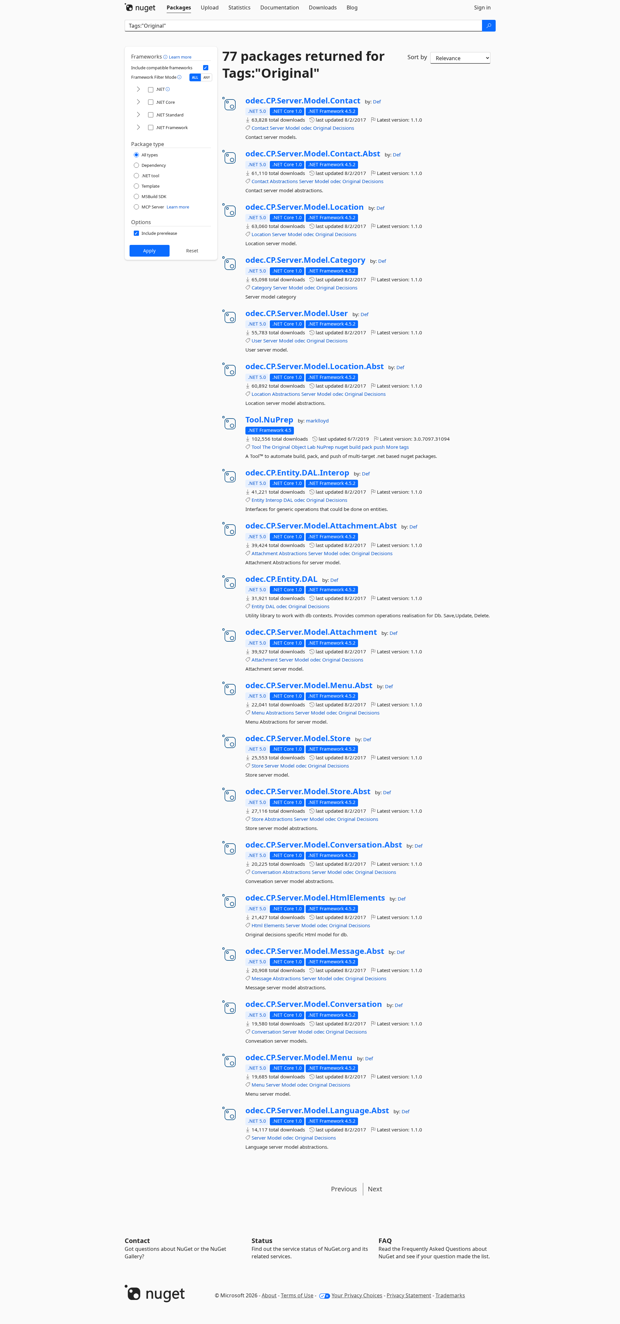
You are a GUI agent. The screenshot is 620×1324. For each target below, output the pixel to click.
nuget (341, 447)
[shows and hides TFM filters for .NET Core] (138, 102)
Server (277, 128)
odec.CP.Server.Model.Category (305, 259)
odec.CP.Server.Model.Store (298, 738)
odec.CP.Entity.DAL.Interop (297, 472)
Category (262, 287)
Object (298, 447)
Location (261, 234)
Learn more (180, 57)
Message (261, 978)
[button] (166, 56)
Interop (274, 500)
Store (257, 765)
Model (292, 128)
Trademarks (450, 1295)
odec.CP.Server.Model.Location (304, 206)
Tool (256, 447)
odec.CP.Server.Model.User (296, 313)
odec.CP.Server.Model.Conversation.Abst (323, 844)
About (269, 1295)
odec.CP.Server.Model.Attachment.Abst (321, 525)
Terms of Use (297, 1295)
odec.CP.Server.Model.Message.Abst (314, 951)
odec (306, 128)
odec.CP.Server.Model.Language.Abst (317, 1110)
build (355, 447)
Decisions (343, 128)
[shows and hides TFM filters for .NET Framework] (138, 127)
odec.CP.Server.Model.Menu (298, 1057)
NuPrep (325, 447)
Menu (258, 712)
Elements (274, 925)
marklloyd (317, 420)
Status (262, 1240)
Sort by (417, 57)
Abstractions (284, 181)
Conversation (266, 872)
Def (377, 101)
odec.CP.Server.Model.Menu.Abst (308, 685)
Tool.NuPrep (269, 419)
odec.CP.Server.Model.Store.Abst (307, 791)
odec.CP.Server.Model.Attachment (311, 631)
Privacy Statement (409, 1295)
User (257, 340)
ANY (206, 77)
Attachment (265, 553)
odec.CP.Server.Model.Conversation (313, 1004)
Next (375, 1188)
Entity (258, 500)
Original (322, 128)
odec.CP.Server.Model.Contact (302, 100)
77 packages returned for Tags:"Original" (303, 64)
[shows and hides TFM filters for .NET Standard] (138, 115)
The (266, 447)
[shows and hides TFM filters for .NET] (138, 89)
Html (257, 925)
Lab (311, 447)
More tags (397, 447)
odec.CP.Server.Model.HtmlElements (315, 897)
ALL (195, 77)
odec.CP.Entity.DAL (281, 578)
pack (367, 447)
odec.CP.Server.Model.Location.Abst (314, 366)
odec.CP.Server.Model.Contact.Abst (312, 153)
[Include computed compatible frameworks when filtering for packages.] (205, 67)
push (379, 447)
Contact (260, 128)
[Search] (489, 26)
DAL (288, 500)
